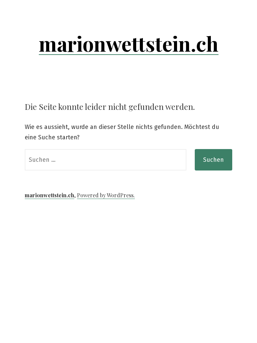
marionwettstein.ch (129, 43)
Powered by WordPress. (106, 195)
